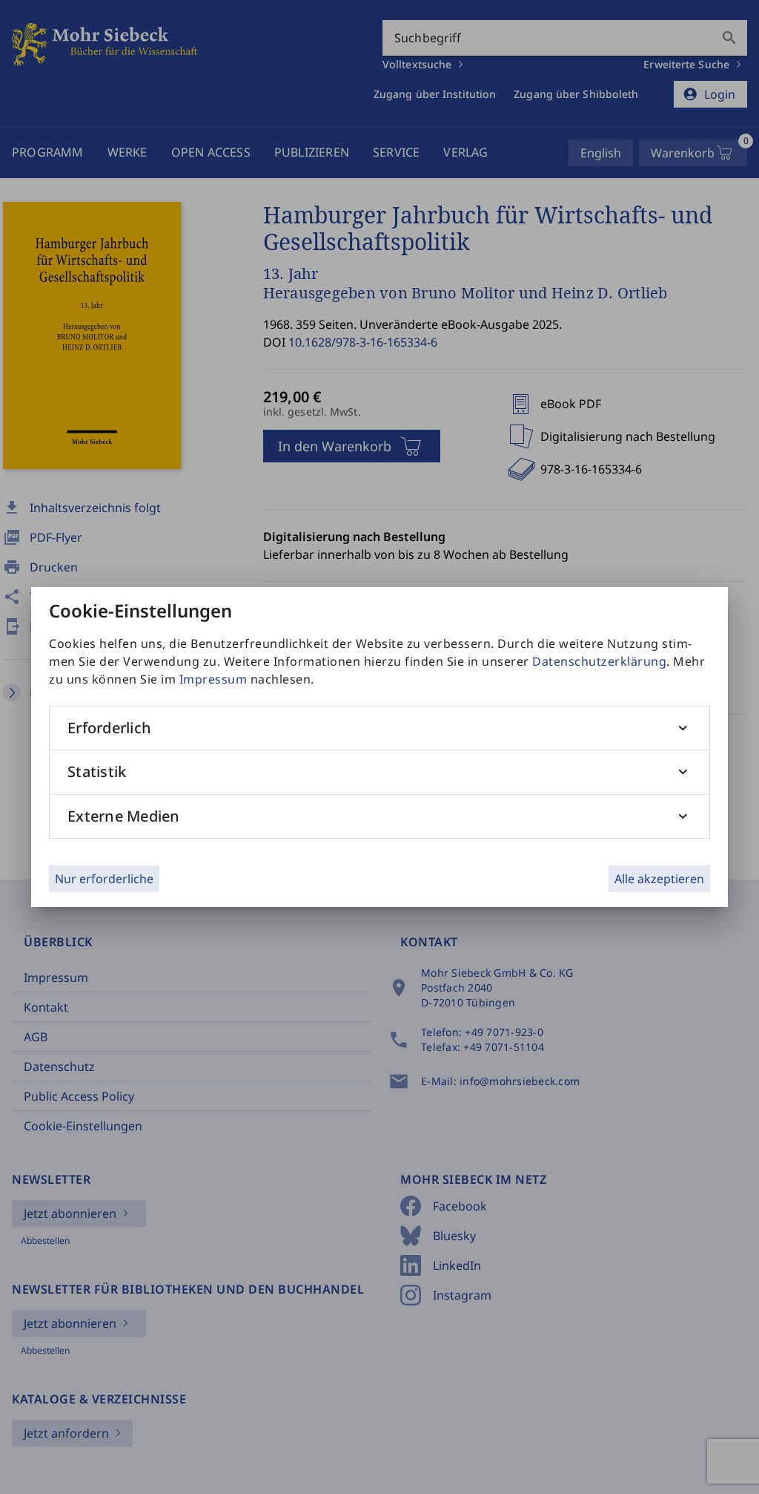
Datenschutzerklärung (599, 661)
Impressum (213, 679)
